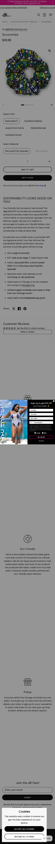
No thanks (41, 440)
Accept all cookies (24, 829)
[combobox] (31, 422)
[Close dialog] (53, 401)
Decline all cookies (24, 836)
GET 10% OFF (41, 437)
